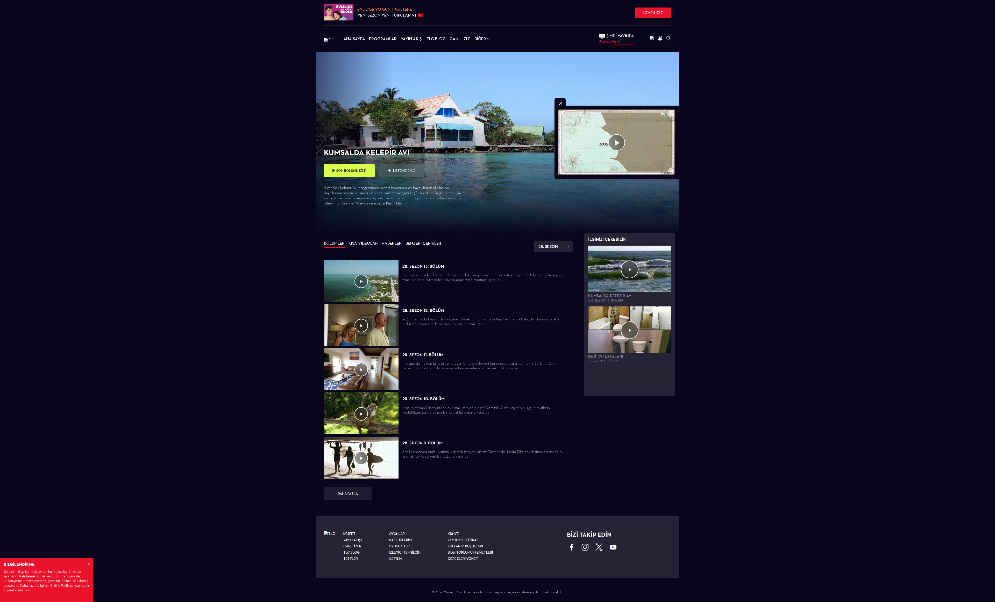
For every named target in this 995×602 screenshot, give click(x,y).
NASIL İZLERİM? (401, 540)
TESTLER (350, 558)
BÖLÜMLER (334, 243)
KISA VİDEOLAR (363, 243)
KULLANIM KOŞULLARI (465, 546)
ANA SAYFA (354, 38)
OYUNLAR (397, 534)
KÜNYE (453, 534)
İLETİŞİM (395, 558)
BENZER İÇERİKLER (423, 243)
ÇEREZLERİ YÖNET (463, 558)
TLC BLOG (436, 38)
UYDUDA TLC (399, 546)
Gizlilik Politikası (62, 586)
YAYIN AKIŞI (412, 38)
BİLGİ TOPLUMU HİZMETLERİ (470, 552)
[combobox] (553, 246)
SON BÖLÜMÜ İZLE (351, 170)
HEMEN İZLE (653, 13)
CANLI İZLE (460, 38)
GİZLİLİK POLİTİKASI (463, 540)
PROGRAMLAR (383, 38)
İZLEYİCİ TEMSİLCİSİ (405, 552)
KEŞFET (349, 534)
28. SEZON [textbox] (548, 246)
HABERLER (392, 243)
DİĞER (480, 38)
